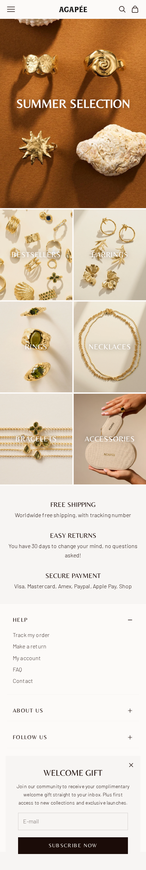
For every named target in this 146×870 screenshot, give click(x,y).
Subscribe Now (73, 845)
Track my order (31, 634)
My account (27, 657)
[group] (73, 104)
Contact (23, 680)
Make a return (29, 646)
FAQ (17, 669)
